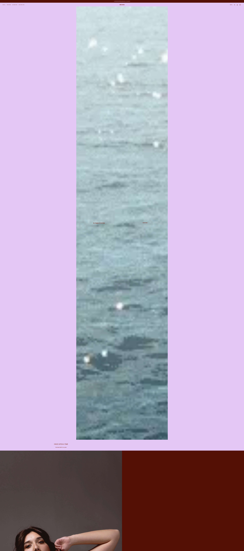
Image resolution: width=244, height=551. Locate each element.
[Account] (237, 4)
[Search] (234, 4)
